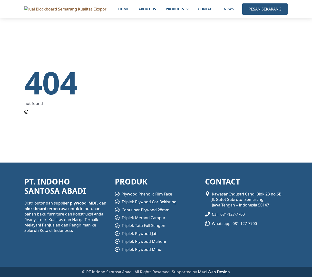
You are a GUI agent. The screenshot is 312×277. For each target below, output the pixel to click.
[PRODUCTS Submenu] (188, 9)
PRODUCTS (175, 9)
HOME (123, 9)
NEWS (229, 9)
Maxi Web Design (214, 272)
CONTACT (206, 9)
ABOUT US (147, 9)
